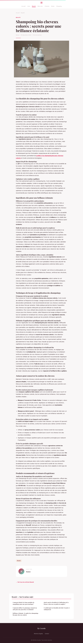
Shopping (59, 6)
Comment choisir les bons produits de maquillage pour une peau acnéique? (23, 603)
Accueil (23, 6)
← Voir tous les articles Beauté (25, 582)
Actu (28, 6)
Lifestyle (47, 6)
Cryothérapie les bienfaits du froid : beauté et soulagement (57, 608)
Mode (52, 6)
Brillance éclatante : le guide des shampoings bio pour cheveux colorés (25, 614)
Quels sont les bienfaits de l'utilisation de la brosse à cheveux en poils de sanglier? (56, 603)
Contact (47, 633)
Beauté (34, 6)
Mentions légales (38, 633)
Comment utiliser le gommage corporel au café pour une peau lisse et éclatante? (25, 608)
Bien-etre (40, 6)
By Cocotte (41, 628)
